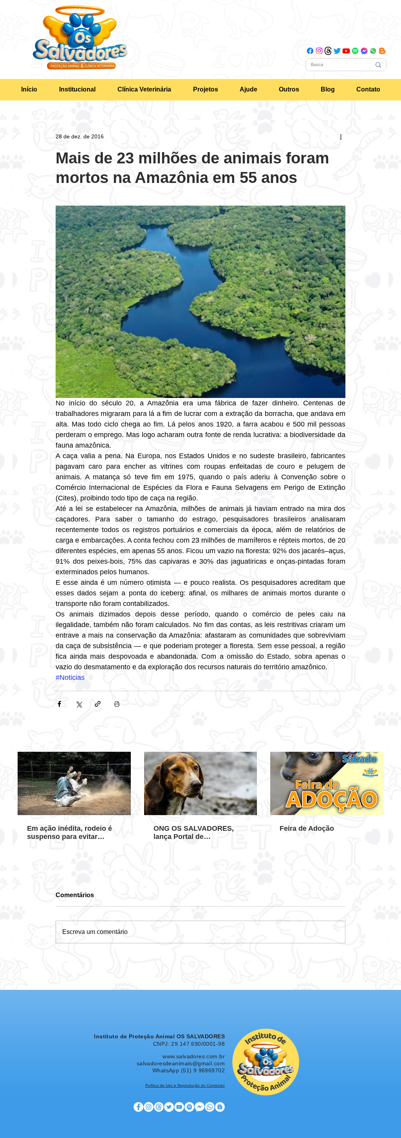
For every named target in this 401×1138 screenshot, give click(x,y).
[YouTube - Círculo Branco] (179, 1107)
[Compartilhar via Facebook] (59, 704)
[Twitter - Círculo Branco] (169, 1107)
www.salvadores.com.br (194, 1056)
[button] (77, 89)
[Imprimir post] (117, 704)
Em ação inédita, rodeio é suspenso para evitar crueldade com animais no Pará (71, 832)
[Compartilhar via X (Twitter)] (78, 704)
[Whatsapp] (373, 51)
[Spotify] (355, 51)
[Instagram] (319, 51)
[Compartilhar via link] (97, 704)
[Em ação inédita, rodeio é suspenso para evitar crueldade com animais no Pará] (74, 783)
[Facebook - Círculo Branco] (138, 1107)
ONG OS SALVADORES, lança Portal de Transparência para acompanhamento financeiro (194, 832)
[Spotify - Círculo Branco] (189, 1107)
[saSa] (210, 1107)
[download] (328, 51)
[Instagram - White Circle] (149, 1107)
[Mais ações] (340, 136)
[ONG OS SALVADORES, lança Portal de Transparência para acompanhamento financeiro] (200, 783)
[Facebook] (310, 51)
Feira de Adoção (307, 828)
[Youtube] (346, 51)
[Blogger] (382, 51)
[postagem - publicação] (159, 1107)
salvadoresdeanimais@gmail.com (181, 1063)
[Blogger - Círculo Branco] (220, 1107)
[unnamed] (364, 51)
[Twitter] (337, 51)
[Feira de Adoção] (326, 783)
